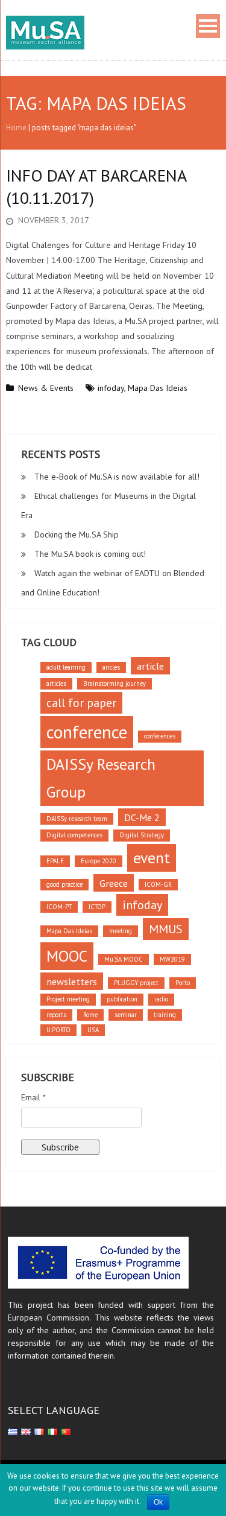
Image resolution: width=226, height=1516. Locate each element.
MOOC (66, 956)
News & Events (46, 387)
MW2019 (172, 959)
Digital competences (74, 835)
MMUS (166, 929)
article (150, 665)
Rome (90, 1014)
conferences (159, 736)
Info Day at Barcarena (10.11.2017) (96, 186)
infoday (111, 387)
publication (122, 999)
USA (93, 1030)
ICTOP (97, 906)
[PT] (66, 1431)
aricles (111, 667)
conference (86, 731)
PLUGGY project (136, 982)
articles (56, 683)
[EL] (12, 1431)
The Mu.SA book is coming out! (90, 553)
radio (161, 999)
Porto (182, 982)
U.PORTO (58, 1030)
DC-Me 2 (142, 817)
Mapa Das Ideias (157, 387)
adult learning (66, 667)
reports (56, 1014)
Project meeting (68, 999)
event (151, 857)
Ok (158, 1502)
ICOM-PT (59, 906)
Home (16, 127)
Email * (33, 1097)
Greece (113, 883)
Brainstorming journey (114, 683)
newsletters (71, 981)
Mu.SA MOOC (123, 959)
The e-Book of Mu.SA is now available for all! (116, 476)
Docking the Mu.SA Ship (76, 534)
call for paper (81, 703)
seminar (126, 1014)
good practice (64, 884)
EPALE (55, 861)
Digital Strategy (141, 835)
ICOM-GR (158, 884)
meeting (120, 931)
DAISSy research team (76, 818)
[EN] (26, 1431)
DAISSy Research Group (100, 778)
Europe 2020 (98, 861)
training (165, 1014)
